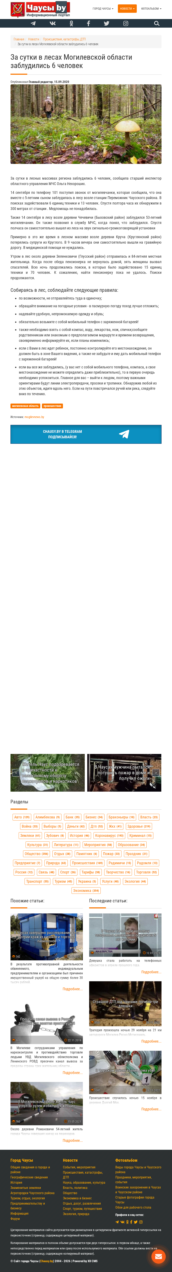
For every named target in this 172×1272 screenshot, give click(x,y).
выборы (52, 826)
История (16, 1183)
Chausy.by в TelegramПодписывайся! (62, 434)
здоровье (138, 826)
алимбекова (47, 817)
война (29, 826)
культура (37, 844)
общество (36, 853)
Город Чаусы (102, 8)
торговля (146, 872)
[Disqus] (86, 570)
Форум (15, 1219)
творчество (117, 872)
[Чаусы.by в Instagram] (126, 23)
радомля (146, 863)
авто (21, 817)
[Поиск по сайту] (156, 23)
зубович (54, 835)
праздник (136, 853)
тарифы (90, 872)
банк (72, 817)
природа (55, 863)
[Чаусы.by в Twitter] (106, 23)
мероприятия (97, 844)
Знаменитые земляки (25, 1188)
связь (46, 872)
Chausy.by (46, 1261)
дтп (96, 826)
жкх (115, 826)
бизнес (94, 817)
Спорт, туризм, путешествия (82, 1209)
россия (23, 872)
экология (135, 881)
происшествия (87, 863)
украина (86, 881)
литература (65, 844)
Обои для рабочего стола (133, 1207)
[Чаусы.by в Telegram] (33, 23)
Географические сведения (29, 1177)
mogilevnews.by (34, 417)
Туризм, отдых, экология (27, 1198)
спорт (67, 872)
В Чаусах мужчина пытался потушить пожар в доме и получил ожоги (122, 772)
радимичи (119, 863)
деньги (75, 826)
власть (148, 817)
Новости (126, 8)
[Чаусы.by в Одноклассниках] (71, 23)
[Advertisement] (86, 478)
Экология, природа (76, 1214)
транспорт (37, 881)
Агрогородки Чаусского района (32, 1193)
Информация (19, 1213)
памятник (86, 853)
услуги (110, 881)
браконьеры (121, 817)
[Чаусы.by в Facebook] (88, 23)
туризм (63, 881)
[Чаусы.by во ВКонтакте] (52, 23)
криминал (140, 835)
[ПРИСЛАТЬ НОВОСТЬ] (158, 1256)
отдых (61, 853)
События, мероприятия (79, 1167)
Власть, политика (75, 1188)
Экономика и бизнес (77, 1198)
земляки (29, 835)
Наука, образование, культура (84, 1183)
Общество (70, 1193)
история (79, 835)
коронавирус (108, 835)
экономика (85, 890)
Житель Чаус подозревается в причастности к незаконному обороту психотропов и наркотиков (50, 772)
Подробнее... (73, 989)
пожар (111, 853)
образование (131, 844)
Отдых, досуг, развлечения (82, 1203)
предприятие (27, 863)
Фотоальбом (150, 8)
